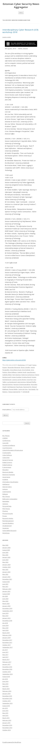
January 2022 (6, 577)
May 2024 (5, 562)
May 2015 (5, 713)
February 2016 (6, 691)
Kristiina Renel (26, 377)
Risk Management (8, 521)
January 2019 (6, 618)
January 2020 (6, 606)
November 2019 (7, 608)
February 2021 (6, 589)
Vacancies (5, 528)
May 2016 (5, 684)
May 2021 (5, 586)
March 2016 (5, 689)
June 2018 (5, 625)
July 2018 (5, 623)
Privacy (4, 516)
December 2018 (7, 620)
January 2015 (6, 723)
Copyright (5, 443)
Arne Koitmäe (26, 370)
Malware (5, 494)
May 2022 (5, 574)
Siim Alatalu (31, 389)
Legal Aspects (6, 492)
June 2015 (5, 711)
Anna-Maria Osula (15, 370)
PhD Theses (6, 509)
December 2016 (7, 667)
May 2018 (5, 628)
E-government (6, 467)
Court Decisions (7, 448)
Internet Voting (7, 487)
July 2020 (5, 596)
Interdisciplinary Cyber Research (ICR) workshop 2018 (20, 31)
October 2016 (6, 672)
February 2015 (6, 720)
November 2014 (7, 728)
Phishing (5, 511)
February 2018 (6, 635)
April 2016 (5, 686)
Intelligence (5, 484)
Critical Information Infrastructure (12, 450)
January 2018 (6, 638)
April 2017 (5, 657)
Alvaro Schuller (25, 367)
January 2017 (6, 664)
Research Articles (7, 518)
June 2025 (5, 552)
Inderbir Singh (21, 372)
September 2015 (7, 703)
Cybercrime (5, 457)
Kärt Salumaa (16, 375)
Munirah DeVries (7, 384)
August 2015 (6, 706)
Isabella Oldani (7, 375)
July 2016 (5, 679)
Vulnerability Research (9, 530)
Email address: (7, 410)
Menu (21, 12)
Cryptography (6, 453)
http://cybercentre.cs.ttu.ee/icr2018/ (14, 360)
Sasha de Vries (23, 389)
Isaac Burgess (31, 372)
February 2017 (6, 662)
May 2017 (5, 655)
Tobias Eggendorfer (14, 392)
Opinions (5, 504)
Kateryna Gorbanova (27, 375)
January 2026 (6, 547)
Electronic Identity (7, 472)
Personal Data (6, 506)
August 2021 (6, 582)
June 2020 (5, 599)
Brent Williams (12, 372)
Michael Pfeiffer (31, 382)
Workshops (21, 365)
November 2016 (7, 669)
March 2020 (5, 603)
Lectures (5, 489)
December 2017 (7, 640)
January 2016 (6, 693)
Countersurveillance (8, 445)
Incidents (5, 479)
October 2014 (6, 730)
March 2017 (5, 659)
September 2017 (7, 647)
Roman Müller (13, 389)
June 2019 (5, 613)
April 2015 (5, 715)
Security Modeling (7, 523)
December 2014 (7, 725)
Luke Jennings (21, 382)
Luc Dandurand (12, 382)
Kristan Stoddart (16, 377)
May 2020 (5, 601)
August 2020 (6, 594)
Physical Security (7, 513)
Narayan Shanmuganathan (21, 384)
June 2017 (5, 652)
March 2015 (5, 718)
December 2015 (7, 696)
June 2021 (5, 584)
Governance (6, 477)
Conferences (6, 440)
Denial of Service (7, 460)
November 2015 (7, 698)
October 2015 (6, 701)
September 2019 (7, 611)
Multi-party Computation (9, 499)
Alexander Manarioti (14, 367)
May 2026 (5, 545)
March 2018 (5, 633)
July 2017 (5, 650)
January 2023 (6, 572)
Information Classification (10, 482)
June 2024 (5, 560)
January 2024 (6, 565)
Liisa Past (30, 380)
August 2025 (6, 550)
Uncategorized (7, 526)
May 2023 (5, 569)
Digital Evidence (7, 465)
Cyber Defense (7, 455)
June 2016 (5, 681)
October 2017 (6, 645)
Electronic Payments (8, 475)
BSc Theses (6, 436)
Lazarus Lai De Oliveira (19, 380)
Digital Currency (7, 462)
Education (5, 470)
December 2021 (7, 579)
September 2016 (7, 674)
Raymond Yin (27, 387)
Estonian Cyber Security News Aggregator (21, 5)
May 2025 (5, 555)
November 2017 (7, 642)
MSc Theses (6, 496)
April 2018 (5, 630)
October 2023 (6, 567)
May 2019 (5, 616)
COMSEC (5, 438)
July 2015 (5, 708)
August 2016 (6, 676)
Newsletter (5, 501)
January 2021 (6, 591)
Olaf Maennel (11, 387)
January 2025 (6, 557)
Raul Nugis (19, 387)
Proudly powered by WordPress (11, 742)
